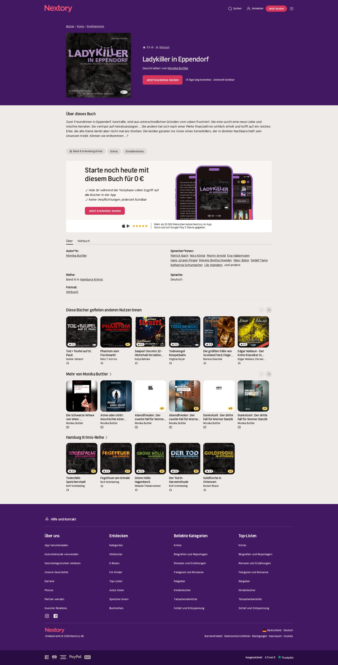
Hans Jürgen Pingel (184, 260)
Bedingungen (259, 636)
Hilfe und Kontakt (63, 519)
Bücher (70, 26)
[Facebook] (55, 616)
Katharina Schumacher (187, 265)
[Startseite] (135, 8)
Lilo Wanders (213, 265)
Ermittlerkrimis (95, 26)
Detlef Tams (259, 260)
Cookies (288, 636)
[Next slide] (269, 310)
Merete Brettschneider (215, 260)
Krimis (80, 26)
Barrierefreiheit (213, 636)
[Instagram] (47, 616)
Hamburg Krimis (91, 279)
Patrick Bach (180, 255)
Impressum (275, 636)
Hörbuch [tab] (84, 241)
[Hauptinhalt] (291, 8)
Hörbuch (72, 292)
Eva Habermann (238, 255)
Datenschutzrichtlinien (237, 636)
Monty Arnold (216, 255)
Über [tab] (69, 241)
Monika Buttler (178, 68)
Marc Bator (241, 260)
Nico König (197, 255)
